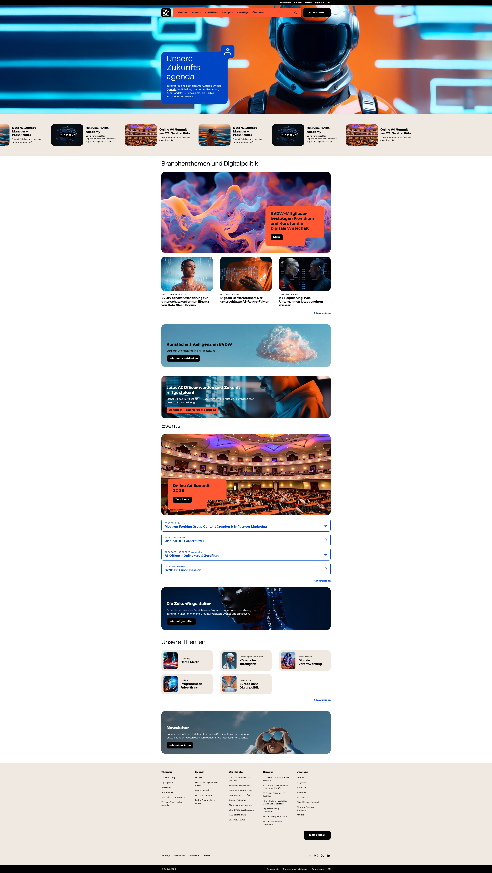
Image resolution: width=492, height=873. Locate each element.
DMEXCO (199, 778)
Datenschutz (273, 869)
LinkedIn (328, 855)
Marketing (166, 787)
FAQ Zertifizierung (238, 815)
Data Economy (168, 778)
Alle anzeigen (322, 313)
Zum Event (182, 500)
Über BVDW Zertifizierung (241, 810)
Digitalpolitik (167, 783)
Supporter (320, 2)
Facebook (310, 855)
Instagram (316, 855)
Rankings (165, 855)
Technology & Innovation (173, 797)
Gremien (301, 778)
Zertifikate (236, 772)
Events (199, 772)
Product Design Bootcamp (275, 817)
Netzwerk (301, 792)
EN (329, 2)
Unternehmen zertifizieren (241, 795)
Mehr (276, 237)
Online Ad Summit (204, 795)
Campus (268, 772)
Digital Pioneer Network (308, 802)
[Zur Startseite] (166, 12)
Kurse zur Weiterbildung (240, 785)
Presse (308, 2)
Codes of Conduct (238, 800)
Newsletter (194, 855)
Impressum (318, 869)
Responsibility (168, 792)
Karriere (300, 815)
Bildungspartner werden (240, 805)
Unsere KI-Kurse (237, 820)
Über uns (302, 772)
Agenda (171, 90)
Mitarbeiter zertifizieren (240, 790)
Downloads (285, 2)
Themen (166, 772)
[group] (47, 135)
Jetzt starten (317, 13)
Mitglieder (301, 783)
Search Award (202, 790)
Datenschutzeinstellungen (295, 869)
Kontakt (298, 2)
